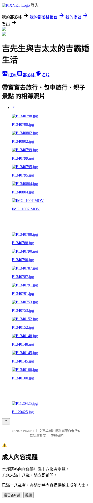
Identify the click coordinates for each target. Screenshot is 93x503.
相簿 (12, 75)
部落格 (29, 75)
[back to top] (6, 421)
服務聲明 (57, 436)
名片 (46, 75)
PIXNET (28, 431)
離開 (28, 495)
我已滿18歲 (12, 495)
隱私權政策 (38, 436)
